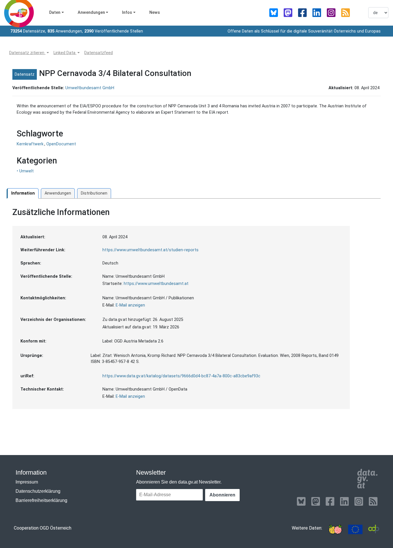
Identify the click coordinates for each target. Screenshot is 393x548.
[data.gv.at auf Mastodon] (288, 12)
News (154, 12)
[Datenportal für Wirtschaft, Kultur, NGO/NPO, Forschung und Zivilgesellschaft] (373, 529)
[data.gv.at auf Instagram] (331, 12)
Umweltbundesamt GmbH (89, 87)
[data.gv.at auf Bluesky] (273, 12)
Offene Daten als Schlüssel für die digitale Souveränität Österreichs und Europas (304, 31)
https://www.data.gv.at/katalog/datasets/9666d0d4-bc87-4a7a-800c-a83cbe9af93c (181, 376)
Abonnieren (222, 494)
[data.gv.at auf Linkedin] (316, 12)
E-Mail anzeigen (130, 305)
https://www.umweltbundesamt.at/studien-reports (150, 250)
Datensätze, (28, 31)
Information (23, 193)
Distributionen (94, 193)
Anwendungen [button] (91, 12)
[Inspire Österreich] (335, 529)
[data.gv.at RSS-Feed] (345, 12)
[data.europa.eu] (355, 529)
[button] (29, 52)
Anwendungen (58, 193)
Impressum (27, 481)
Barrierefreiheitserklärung (41, 500)
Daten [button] (54, 12)
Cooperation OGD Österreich (42, 528)
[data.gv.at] (367, 478)
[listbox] (378, 12)
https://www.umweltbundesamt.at (156, 283)
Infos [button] (127, 12)
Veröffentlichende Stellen (113, 31)
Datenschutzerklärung (38, 491)
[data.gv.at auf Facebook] (302, 12)
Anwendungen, (65, 31)
